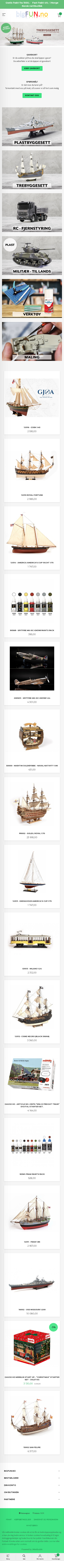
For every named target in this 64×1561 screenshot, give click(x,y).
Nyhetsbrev (32, 1526)
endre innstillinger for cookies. (14, 1544)
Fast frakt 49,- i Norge (45, 2)
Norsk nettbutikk (32, 6)
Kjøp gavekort (32, 68)
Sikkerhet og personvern (46, 1520)
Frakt (9, 1520)
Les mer (52, 1541)
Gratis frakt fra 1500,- (18, 2)
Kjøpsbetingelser (22, 1520)
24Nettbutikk (37, 1549)
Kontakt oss (32, 95)
